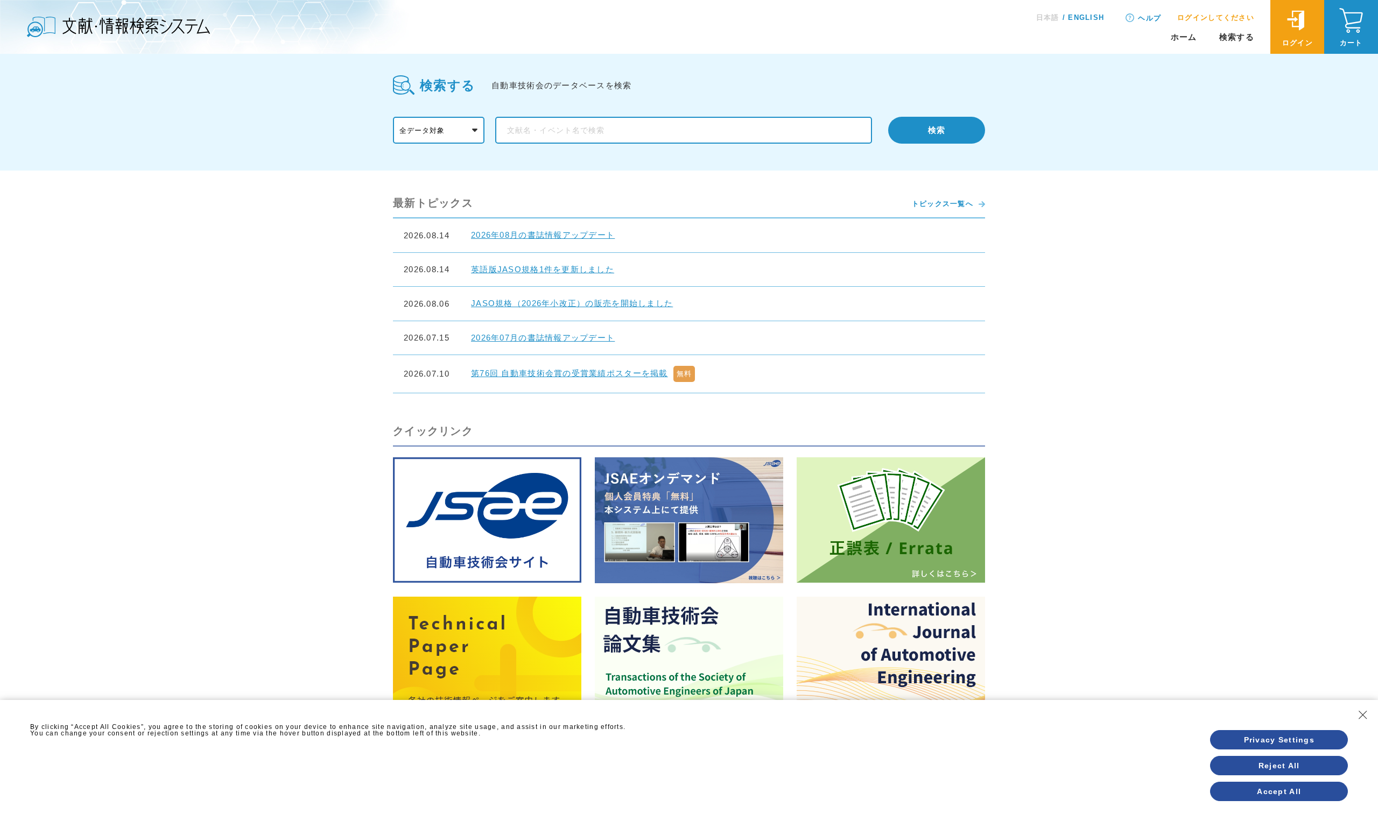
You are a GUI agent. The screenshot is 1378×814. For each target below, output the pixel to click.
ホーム (1184, 36)
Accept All (1279, 791)
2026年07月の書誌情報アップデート (543, 337)
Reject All (1279, 765)
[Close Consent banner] (1363, 715)
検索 (936, 130)
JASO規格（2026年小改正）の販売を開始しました (572, 303)
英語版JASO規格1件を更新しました (542, 269)
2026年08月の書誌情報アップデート (543, 234)
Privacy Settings (1279, 739)
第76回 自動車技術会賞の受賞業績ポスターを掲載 (569, 373)
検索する (1236, 36)
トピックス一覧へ (942, 204)
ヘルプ (1149, 18)
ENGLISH (1086, 17)
